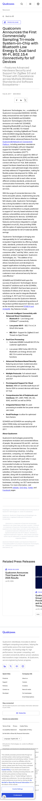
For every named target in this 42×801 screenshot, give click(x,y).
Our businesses (26, 693)
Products (5, 678)
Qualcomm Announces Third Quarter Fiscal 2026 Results (16, 575)
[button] (16, 733)
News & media (26, 689)
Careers (24, 682)
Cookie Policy (24, 726)
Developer (6, 693)
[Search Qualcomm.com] (22, 4)
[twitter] (25, 100)
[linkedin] (21, 100)
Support (5, 682)
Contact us (6, 689)
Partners (5, 686)
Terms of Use (6, 726)
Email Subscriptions (28, 697)
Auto (38, 614)
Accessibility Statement (10, 730)
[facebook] (17, 100)
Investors (25, 686)
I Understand (17, 795)
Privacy (15, 726)
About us (25, 678)
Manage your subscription (10, 719)
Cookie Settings (17, 789)
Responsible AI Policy (25, 730)
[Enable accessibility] (4, 797)
